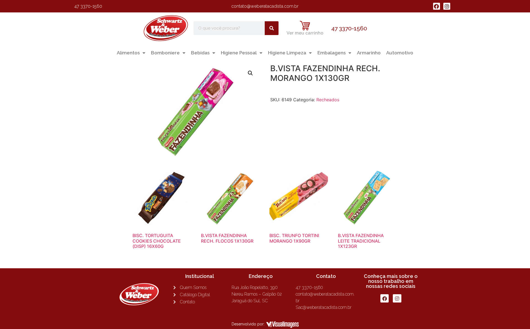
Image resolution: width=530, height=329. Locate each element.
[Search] (272, 28)
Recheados (327, 99)
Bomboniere (165, 52)
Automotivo (399, 52)
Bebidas (200, 52)
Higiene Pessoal (239, 52)
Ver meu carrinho (305, 33)
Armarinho (369, 52)
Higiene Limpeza (287, 52)
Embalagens (331, 52)
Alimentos (128, 52)
